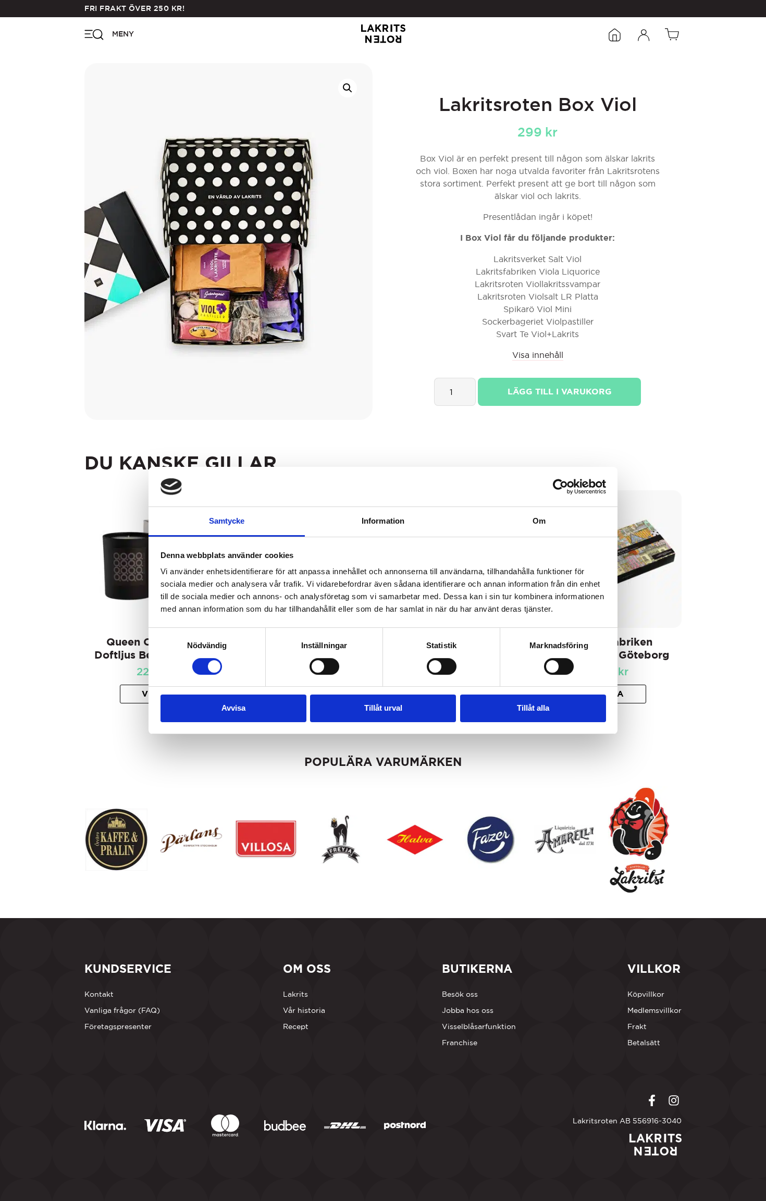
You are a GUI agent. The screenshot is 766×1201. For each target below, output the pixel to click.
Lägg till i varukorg (560, 391)
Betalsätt (643, 1042)
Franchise (459, 1042)
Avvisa (233, 707)
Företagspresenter (118, 1026)
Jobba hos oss (467, 1010)
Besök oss (460, 994)
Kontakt (99, 994)
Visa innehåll (537, 355)
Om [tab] (539, 520)
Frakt (637, 1026)
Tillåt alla (533, 707)
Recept (295, 1026)
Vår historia (304, 1010)
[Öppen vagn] (673, 34)
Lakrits (295, 994)
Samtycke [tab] (227, 520)
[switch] (324, 666)
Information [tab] (383, 520)
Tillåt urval (383, 707)
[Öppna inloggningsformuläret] (644, 34)
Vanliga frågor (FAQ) (122, 1010)
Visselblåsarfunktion (479, 1026)
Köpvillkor (645, 994)
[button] (347, 88)
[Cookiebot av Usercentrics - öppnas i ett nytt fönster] (560, 486)
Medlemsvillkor (654, 1010)
